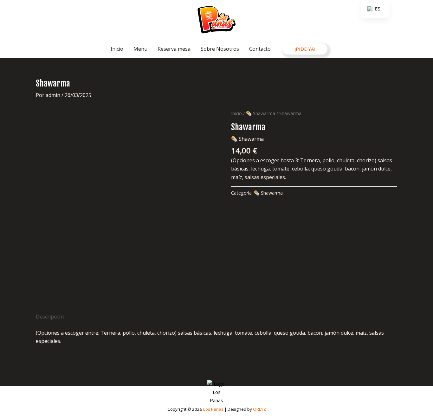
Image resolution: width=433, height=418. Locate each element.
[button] (304, 49)
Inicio (117, 48)
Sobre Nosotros (220, 48)
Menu (140, 48)
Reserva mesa (174, 48)
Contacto (260, 48)
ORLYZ (259, 409)
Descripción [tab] (50, 316)
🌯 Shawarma (260, 113)
